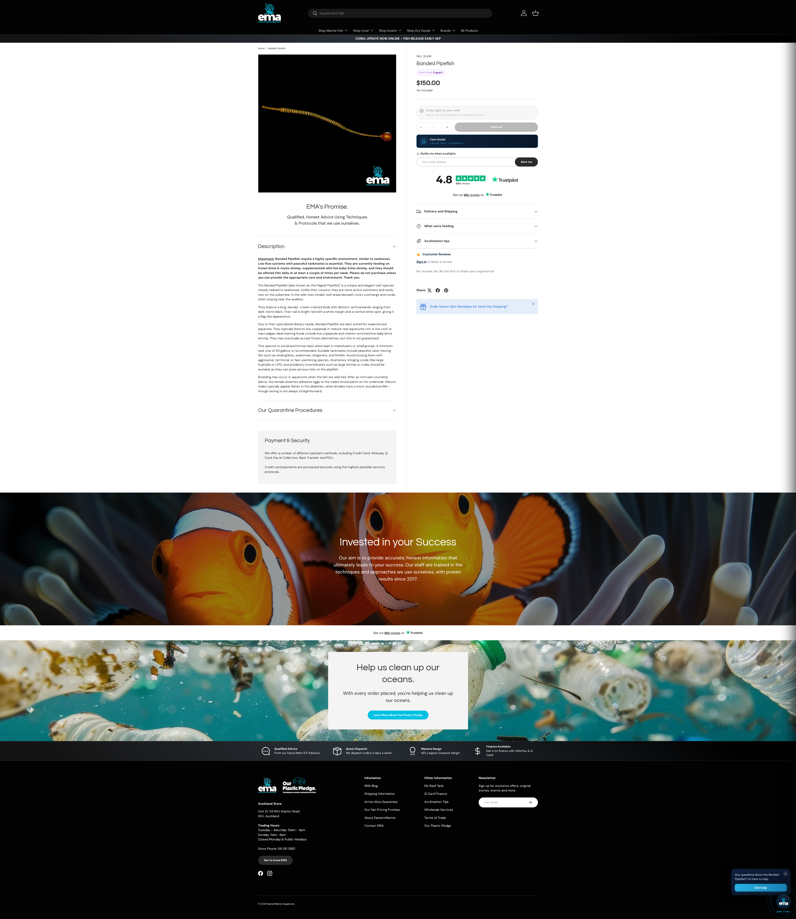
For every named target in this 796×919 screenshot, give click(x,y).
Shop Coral (361, 30)
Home (261, 48)
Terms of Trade (435, 818)
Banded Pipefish (277, 48)
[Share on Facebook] (438, 290)
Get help (761, 888)
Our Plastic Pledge (437, 826)
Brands (445, 30)
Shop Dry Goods (418, 30)
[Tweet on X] (429, 290)
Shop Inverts (388, 30)
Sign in (421, 262)
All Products (469, 30)
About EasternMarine (380, 818)
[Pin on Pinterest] (446, 290)
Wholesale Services (438, 810)
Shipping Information (379, 794)
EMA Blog (371, 786)
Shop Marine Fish (330, 30)
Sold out (496, 127)
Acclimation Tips (436, 802)
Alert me (526, 162)
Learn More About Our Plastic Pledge (398, 715)
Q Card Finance (435, 794)
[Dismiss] (785, 873)
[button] (535, 13)
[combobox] (400, 13)
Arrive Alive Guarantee (381, 802)
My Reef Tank (434, 786)
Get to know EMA (275, 860)
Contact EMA (374, 826)
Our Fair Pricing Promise (382, 810)
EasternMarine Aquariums (280, 903)
